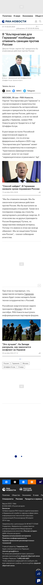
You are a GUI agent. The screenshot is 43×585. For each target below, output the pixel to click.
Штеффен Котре (9, 367)
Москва (25, 363)
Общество (16, 495)
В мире (21, 367)
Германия (15, 363)
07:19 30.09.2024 (8, 27)
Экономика (26, 495)
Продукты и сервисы (33, 499)
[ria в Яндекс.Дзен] (15, 482)
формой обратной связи (30, 556)
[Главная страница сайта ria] (14, 21)
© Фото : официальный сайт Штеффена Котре (16, 78)
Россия (6, 363)
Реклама (19, 499)
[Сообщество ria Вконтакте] (23, 482)
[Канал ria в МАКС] (6, 482)
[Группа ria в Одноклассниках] (32, 482)
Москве (18, 309)
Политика (6, 495)
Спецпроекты (7, 499)
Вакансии (6, 508)
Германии (29, 294)
